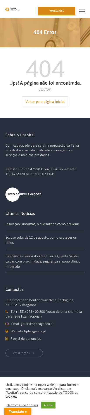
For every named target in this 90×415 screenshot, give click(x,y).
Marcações (57, 11)
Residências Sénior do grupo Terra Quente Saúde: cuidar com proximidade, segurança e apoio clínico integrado (42, 261)
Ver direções (21, 353)
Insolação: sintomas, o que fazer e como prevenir (42, 224)
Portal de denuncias (26, 338)
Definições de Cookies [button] (22, 405)
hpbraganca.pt (35, 331)
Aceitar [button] (48, 405)
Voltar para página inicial (45, 102)
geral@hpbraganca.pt (37, 324)
